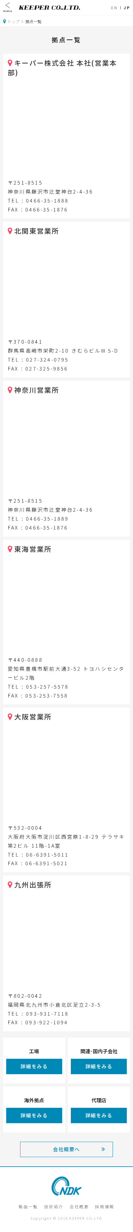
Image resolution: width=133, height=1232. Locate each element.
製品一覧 (28, 1206)
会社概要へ (66, 1149)
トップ (13, 21)
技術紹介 (53, 1206)
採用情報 (104, 1206)
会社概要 (79, 1206)
